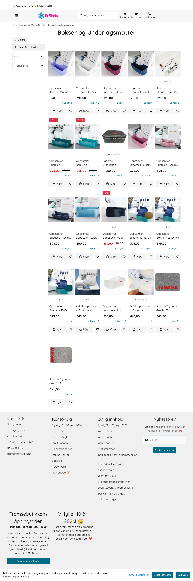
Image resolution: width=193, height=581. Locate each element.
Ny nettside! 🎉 (61, 472)
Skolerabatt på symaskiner (114, 481)
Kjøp (59, 111)
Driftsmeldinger (107, 499)
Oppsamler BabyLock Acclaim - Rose (167, 163)
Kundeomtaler (106, 470)
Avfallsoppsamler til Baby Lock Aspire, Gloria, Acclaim (140, 308)
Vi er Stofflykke (107, 475)
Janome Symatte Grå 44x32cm (166, 308)
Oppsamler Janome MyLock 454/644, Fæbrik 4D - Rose (140, 163)
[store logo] (48, 15)
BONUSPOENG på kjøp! (112, 493)
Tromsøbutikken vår (110, 464)
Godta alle (183, 575)
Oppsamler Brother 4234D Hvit (167, 235)
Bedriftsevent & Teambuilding (115, 487)
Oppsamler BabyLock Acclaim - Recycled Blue (87, 236)
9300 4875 (17, 447)
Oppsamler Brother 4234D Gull (141, 235)
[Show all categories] (17, 16)
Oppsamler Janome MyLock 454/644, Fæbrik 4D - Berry (113, 90)
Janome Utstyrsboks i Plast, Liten (167, 90)
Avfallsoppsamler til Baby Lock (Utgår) (86, 308)
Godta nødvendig (162, 575)
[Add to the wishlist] (70, 111)
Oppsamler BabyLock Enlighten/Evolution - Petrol (60, 163)
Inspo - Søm (59, 431)
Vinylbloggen (60, 443)
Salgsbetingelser (62, 448)
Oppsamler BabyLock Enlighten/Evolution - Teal (87, 163)
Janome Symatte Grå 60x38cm (59, 381)
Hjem (15, 25)
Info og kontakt (61, 454)
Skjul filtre (19, 39)
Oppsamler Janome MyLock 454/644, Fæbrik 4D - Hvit (86, 90)
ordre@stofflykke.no (19, 453)
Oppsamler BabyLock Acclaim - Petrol (60, 236)
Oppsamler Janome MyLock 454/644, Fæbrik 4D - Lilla (59, 90)
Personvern (59, 466)
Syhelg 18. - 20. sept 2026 (67, 425)
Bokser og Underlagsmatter (61, 25)
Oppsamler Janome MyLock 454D (113, 308)
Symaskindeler (39, 25)
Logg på (57, 460)
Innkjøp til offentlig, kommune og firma (117, 456)
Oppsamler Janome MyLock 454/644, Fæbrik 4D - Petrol (140, 90)
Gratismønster (106, 448)
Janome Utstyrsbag (109, 162)
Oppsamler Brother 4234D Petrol (58, 308)
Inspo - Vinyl (59, 437)
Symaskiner (25, 25)
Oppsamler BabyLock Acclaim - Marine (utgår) (114, 236)
